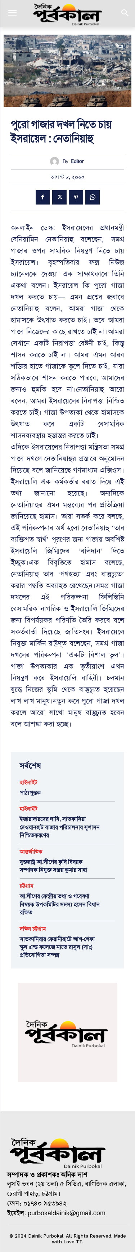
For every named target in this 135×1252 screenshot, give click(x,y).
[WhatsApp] (92, 197)
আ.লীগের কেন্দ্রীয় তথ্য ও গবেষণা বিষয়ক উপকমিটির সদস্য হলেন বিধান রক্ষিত (60, 904)
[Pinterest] (76, 197)
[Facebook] (43, 197)
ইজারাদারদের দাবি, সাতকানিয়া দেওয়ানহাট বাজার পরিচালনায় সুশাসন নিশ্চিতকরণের (60, 827)
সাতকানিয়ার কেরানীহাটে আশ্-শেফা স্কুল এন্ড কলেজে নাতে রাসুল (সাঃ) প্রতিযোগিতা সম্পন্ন (57, 947)
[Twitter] (59, 197)
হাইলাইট (28, 782)
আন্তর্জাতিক (31, 852)
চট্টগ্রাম (26, 886)
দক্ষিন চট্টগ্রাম (33, 929)
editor (77, 161)
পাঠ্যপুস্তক (30, 792)
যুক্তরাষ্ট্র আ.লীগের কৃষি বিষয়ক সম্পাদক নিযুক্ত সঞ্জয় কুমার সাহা (53, 866)
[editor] (56, 161)
